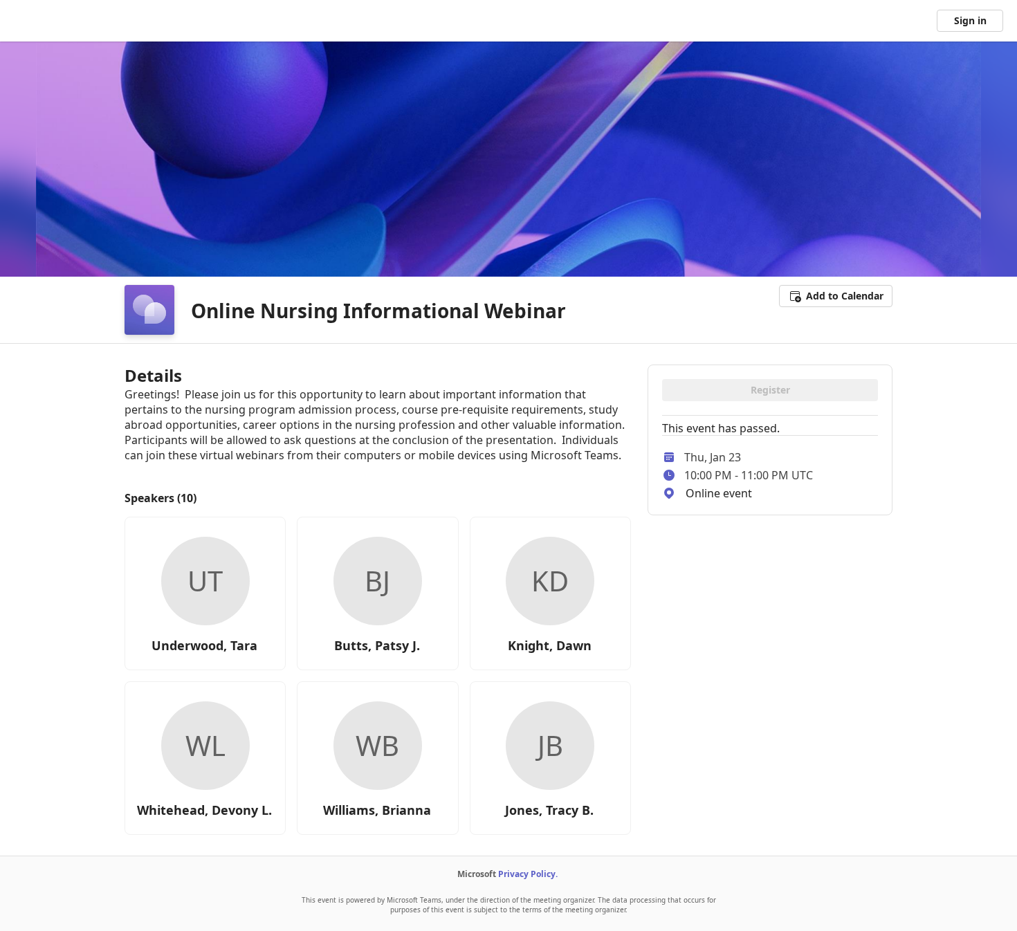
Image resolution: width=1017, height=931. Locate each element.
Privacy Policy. (528, 874)
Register (770, 389)
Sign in (970, 20)
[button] (835, 296)
